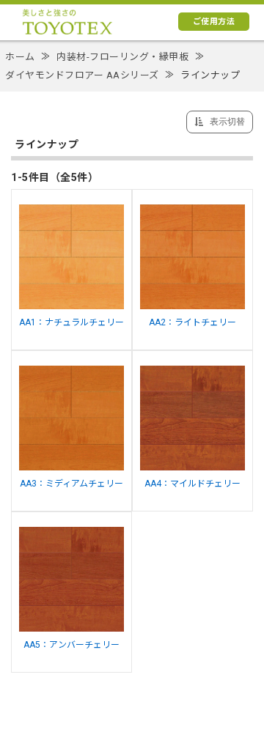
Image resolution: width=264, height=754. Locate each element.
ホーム (20, 56)
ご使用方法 (214, 21)
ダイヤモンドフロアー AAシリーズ (82, 75)
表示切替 (226, 122)
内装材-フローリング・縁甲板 (122, 56)
